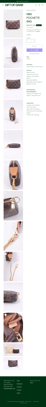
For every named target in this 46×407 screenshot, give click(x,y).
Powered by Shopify (20, 401)
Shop (18, 380)
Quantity (29, 38)
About (18, 393)
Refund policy (29, 401)
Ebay (31, 382)
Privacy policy (36, 401)
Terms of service (23, 402)
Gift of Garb (13, 401)
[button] (3, 5)
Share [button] (29, 34)
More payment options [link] (34, 53)
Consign (19, 387)
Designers (20, 383)
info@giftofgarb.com (9, 388)
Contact (19, 390)
